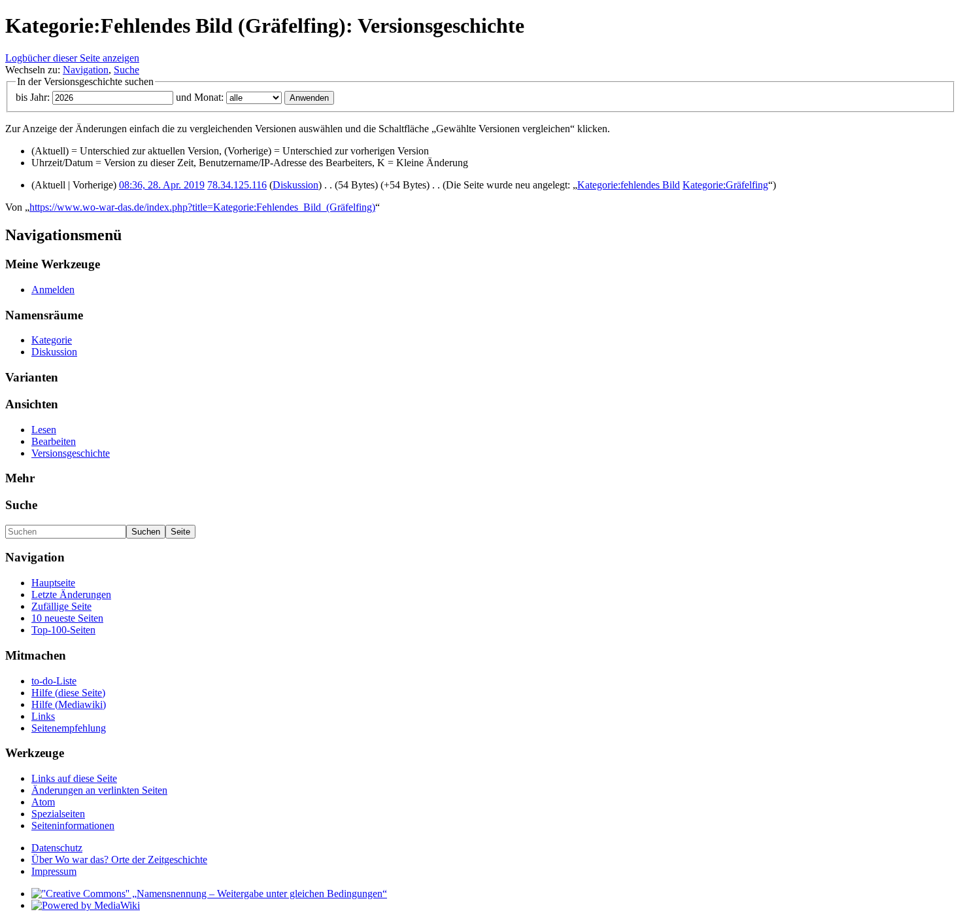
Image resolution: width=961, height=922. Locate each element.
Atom (43, 801)
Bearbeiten (53, 441)
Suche (126, 69)
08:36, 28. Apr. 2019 (162, 184)
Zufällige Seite (61, 606)
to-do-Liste (53, 680)
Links (43, 716)
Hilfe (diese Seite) (68, 692)
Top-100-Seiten (63, 629)
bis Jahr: (33, 97)
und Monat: (200, 97)
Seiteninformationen (72, 825)
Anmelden (53, 289)
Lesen (43, 429)
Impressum (53, 871)
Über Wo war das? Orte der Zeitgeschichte (119, 859)
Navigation (86, 69)
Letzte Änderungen (71, 594)
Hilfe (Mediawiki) (68, 704)
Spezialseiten (58, 813)
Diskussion (295, 184)
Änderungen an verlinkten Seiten (99, 790)
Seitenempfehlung (68, 728)
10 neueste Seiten (67, 618)
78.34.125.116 (237, 184)
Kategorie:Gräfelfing (725, 184)
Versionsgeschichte (70, 453)
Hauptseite (53, 582)
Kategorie (51, 340)
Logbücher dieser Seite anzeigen (72, 57)
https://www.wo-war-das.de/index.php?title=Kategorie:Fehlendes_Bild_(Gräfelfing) (202, 207)
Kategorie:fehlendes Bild (628, 184)
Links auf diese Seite (74, 778)
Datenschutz (56, 847)
